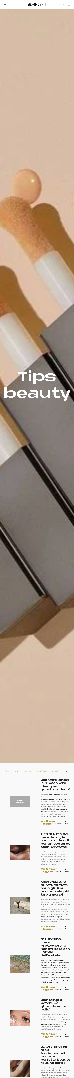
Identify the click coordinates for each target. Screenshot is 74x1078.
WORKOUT (16, 771)
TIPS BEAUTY (56, 771)
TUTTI (7, 771)
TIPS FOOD (28, 771)
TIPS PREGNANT (41, 771)
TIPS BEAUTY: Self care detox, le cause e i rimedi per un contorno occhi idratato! (55, 841)
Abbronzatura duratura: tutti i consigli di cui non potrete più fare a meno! (55, 888)
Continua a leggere (48, 822)
